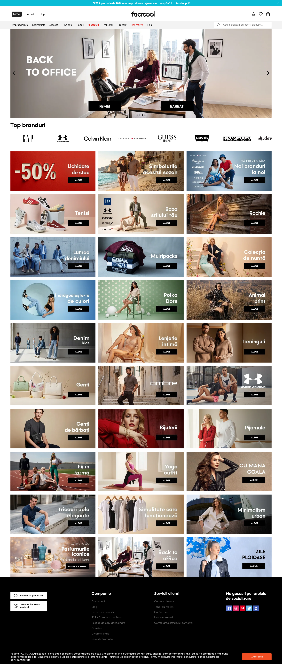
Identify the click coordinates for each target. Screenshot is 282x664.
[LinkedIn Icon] (256, 608)
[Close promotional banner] (277, 3)
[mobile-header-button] (253, 14)
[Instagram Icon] (236, 608)
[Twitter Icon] (249, 608)
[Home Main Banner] (141, 73)
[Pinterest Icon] (242, 608)
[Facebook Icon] (229, 608)
